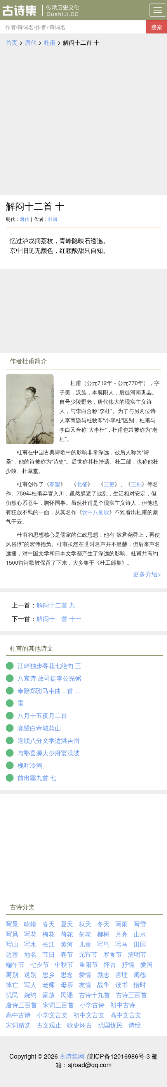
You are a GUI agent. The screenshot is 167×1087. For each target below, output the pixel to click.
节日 (48, 954)
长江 (48, 944)
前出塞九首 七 (36, 777)
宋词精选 (18, 1024)
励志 (103, 974)
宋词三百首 (58, 1004)
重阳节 (88, 964)
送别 (30, 974)
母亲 (67, 984)
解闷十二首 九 (56, 604)
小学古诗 (92, 1004)
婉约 (30, 994)
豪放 (48, 994)
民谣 (67, 994)
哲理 (121, 974)
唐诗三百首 (21, 1004)
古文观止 (49, 1024)
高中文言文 (125, 1014)
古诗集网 (71, 1056)
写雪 (140, 923)
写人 (30, 984)
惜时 (140, 984)
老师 (48, 984)
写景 (12, 923)
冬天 (103, 923)
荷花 (67, 933)
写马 (121, 944)
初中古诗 (122, 1004)
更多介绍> (147, 573)
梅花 (48, 933)
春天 (48, 923)
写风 (12, 933)
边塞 (12, 954)
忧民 (12, 994)
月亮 (121, 933)
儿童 (85, 944)
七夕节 (39, 964)
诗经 (135, 1024)
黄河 (67, 944)
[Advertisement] (83, 121)
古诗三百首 (131, 994)
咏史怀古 (79, 1024)
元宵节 (88, 954)
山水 (140, 933)
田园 (140, 944)
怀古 (110, 964)
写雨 (121, 923)
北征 (82, 484)
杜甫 (50, 42)
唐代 (31, 42)
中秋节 (64, 964)
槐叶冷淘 (29, 765)
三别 (136, 484)
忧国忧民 (110, 1024)
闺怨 (140, 974)
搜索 (156, 27)
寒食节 (112, 954)
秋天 (85, 923)
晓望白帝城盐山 (39, 727)
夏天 (67, 923)
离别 (12, 974)
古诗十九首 (94, 994)
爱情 (85, 974)
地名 (30, 954)
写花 (30, 933)
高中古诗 (18, 1014)
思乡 (48, 974)
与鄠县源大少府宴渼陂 (48, 752)
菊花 (85, 933)
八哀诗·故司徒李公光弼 (49, 678)
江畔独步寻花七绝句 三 (49, 665)
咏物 (30, 923)
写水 (30, 944)
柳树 (103, 933)
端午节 (15, 964)
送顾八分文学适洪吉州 (48, 740)
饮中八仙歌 (95, 512)
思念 (67, 974)
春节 (67, 954)
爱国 (146, 964)
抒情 (128, 964)
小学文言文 (52, 1014)
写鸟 (103, 944)
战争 (103, 984)
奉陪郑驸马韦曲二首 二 (49, 690)
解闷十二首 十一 (59, 618)
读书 (121, 984)
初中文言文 (88, 1014)
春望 (54, 484)
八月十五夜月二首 (42, 715)
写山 (12, 944)
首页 (11, 42)
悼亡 (12, 984)
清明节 (137, 954)
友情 (85, 984)
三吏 (109, 484)
